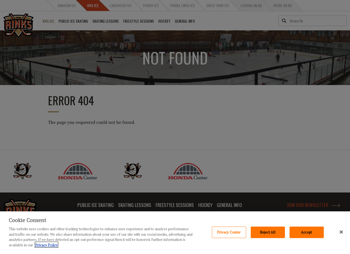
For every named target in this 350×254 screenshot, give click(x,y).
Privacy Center (229, 232)
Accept (306, 232)
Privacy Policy (46, 244)
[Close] (341, 232)
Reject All (267, 232)
